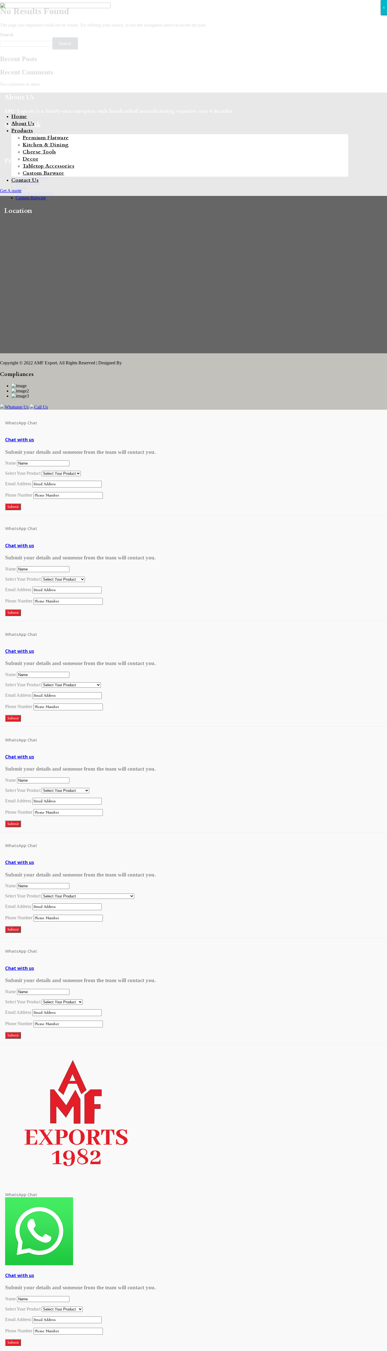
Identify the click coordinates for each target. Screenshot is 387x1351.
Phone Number (18, 495)
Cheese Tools (39, 151)
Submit (13, 506)
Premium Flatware (46, 137)
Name (10, 463)
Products (22, 130)
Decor (30, 159)
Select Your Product (23, 473)
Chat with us (19, 440)
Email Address (18, 483)
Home (19, 116)
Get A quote (11, 190)
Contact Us (25, 180)
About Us (22, 123)
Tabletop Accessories (48, 166)
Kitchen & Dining (46, 144)
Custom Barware (43, 173)
